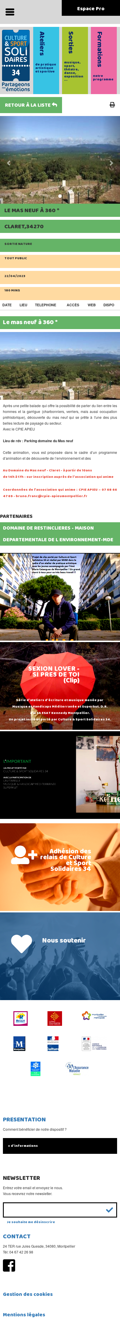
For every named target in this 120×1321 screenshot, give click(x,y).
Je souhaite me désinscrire (31, 1222)
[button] (9, 160)
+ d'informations (23, 1146)
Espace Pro (91, 9)
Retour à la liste (28, 105)
